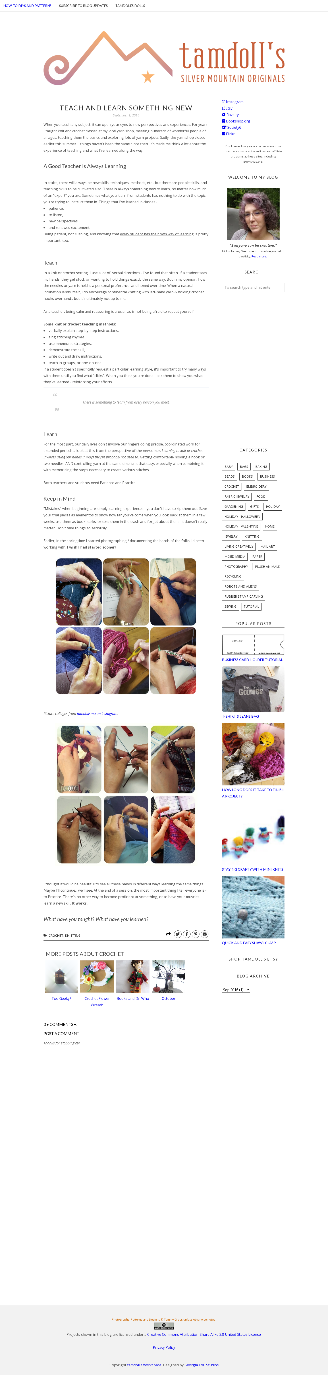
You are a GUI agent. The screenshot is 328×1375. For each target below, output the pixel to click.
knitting (73, 935)
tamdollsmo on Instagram (97, 713)
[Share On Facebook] (187, 934)
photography (236, 566)
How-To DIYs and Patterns (27, 6)
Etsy (229, 108)
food (261, 496)
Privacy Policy (164, 1347)
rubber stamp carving (243, 596)
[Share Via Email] (204, 934)
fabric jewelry (236, 496)
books (247, 476)
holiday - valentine (241, 526)
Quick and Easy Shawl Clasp (249, 942)
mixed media (234, 556)
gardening (233, 506)
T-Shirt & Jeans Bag (240, 716)
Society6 (233, 127)
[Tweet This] (178, 934)
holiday (273, 506)
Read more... (259, 256)
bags (244, 466)
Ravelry (232, 114)
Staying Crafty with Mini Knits (252, 869)
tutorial (251, 606)
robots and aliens (240, 586)
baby (228, 466)
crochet (56, 935)
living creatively (238, 546)
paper (257, 556)
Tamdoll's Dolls (130, 6)
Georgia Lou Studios (202, 1365)
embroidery (256, 486)
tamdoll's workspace (144, 1365)
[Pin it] (195, 934)
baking (261, 466)
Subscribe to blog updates (83, 6)
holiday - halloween (242, 516)
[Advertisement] (77, 1168)
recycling (232, 576)
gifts (254, 506)
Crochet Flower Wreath (97, 1001)
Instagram (234, 101)
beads (229, 476)
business (267, 476)
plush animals (267, 566)
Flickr (230, 133)
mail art (267, 546)
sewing (230, 606)
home (269, 526)
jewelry (230, 536)
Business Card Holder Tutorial (252, 659)
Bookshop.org (237, 121)
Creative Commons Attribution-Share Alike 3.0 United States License (204, 1334)
